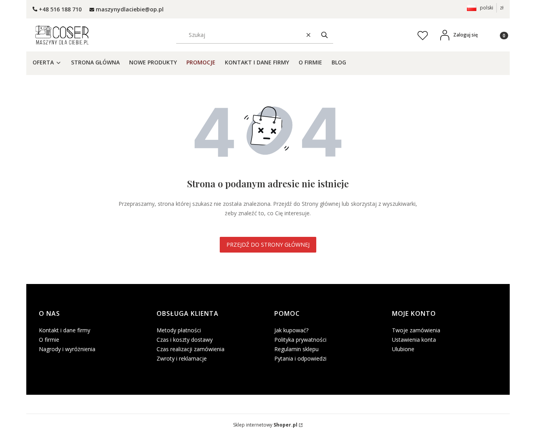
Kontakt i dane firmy (64, 330)
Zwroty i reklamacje (182, 358)
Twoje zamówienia (416, 330)
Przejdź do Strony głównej (268, 244)
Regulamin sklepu (296, 349)
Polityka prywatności (300, 339)
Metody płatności (179, 330)
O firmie (49, 339)
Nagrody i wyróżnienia (67, 349)
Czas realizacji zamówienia (190, 349)
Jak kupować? (291, 330)
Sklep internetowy (265, 424)
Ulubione (403, 349)
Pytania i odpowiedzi (300, 358)
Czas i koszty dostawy (185, 339)
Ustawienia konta (414, 339)
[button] (324, 35)
